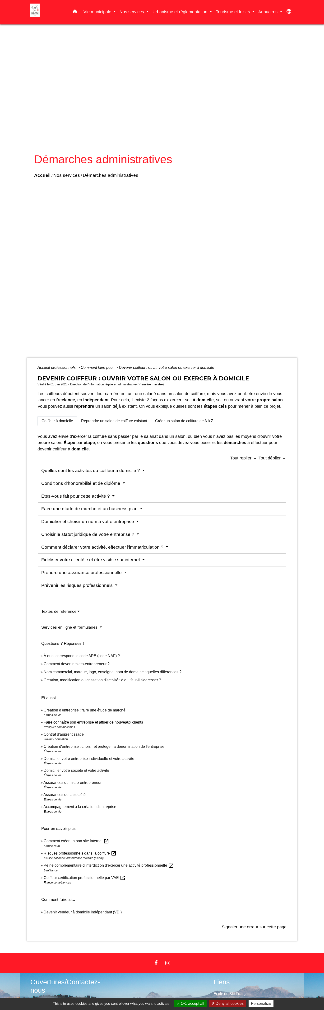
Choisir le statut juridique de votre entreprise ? (88, 534)
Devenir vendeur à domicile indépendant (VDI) (83, 912)
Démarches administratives (110, 175)
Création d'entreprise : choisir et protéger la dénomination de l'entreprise (104, 746)
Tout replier (243, 458)
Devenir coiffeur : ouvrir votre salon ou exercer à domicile (166, 367)
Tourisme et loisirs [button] (233, 11)
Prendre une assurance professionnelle (82, 572)
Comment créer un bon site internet (76, 841)
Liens (221, 982)
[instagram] (168, 963)
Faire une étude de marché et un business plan (90, 508)
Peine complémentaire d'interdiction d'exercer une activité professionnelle (109, 865)
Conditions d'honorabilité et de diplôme (81, 483)
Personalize (261, 1003)
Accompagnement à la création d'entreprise (79, 807)
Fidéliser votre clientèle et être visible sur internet (91, 559)
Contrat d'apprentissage (64, 734)
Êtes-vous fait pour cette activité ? (76, 496)
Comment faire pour (98, 367)
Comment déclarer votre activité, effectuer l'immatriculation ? (103, 547)
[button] (75, 12)
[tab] (57, 421)
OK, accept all (192, 1003)
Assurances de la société (64, 795)
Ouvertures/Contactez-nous (65, 986)
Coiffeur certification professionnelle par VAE (84, 878)
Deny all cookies (229, 1003)
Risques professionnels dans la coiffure (80, 853)
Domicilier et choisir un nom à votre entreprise (88, 521)
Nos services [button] (132, 11)
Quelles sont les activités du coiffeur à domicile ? (91, 470)
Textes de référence (58, 611)
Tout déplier (273, 458)
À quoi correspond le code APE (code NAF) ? (82, 656)
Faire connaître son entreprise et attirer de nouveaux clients (93, 722)
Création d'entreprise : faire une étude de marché (84, 710)
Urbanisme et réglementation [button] (180, 11)
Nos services (66, 175)
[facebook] (156, 963)
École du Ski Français (231, 994)
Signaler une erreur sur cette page (254, 927)
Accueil (42, 175)
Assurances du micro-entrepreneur (72, 783)
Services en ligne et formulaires (70, 627)
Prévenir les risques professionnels (77, 585)
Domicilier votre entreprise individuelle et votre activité (89, 759)
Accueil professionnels (57, 367)
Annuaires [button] (268, 11)
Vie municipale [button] (97, 11)
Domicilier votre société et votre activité (77, 770)
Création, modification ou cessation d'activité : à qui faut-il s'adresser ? (102, 680)
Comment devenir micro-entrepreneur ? (77, 664)
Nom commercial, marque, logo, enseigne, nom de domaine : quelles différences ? (112, 672)
